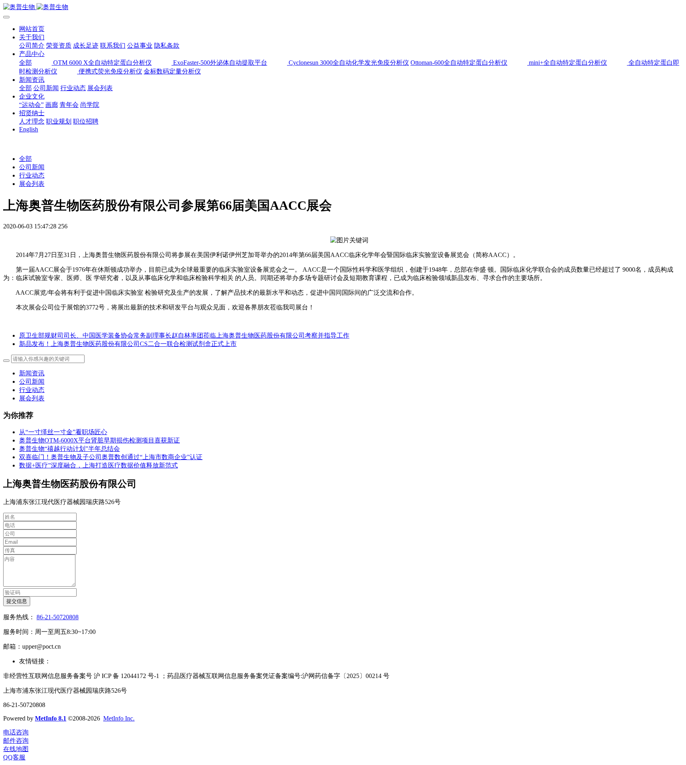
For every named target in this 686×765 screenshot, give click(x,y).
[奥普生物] (343, 7)
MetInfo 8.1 (50, 718)
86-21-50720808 (58, 617)
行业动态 (31, 175)
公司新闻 (31, 167)
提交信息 (16, 601)
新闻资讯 (31, 373)
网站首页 (31, 28)
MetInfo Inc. (119, 718)
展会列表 (31, 183)
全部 (25, 62)
